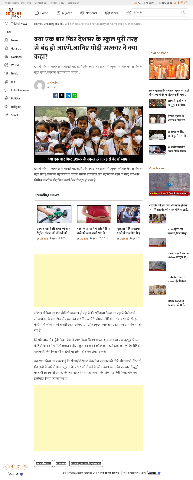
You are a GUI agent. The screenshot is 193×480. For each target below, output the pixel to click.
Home (44, 13)
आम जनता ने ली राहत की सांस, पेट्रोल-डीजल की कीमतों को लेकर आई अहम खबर (54, 231)
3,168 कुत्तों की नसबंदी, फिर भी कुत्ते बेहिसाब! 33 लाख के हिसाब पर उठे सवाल (178, 231)
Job (13, 82)
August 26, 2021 (99, 238)
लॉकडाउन (61, 463)
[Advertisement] (88, 280)
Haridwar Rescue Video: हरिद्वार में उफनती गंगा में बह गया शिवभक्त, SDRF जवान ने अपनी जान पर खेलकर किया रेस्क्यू (178, 255)
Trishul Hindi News (107, 473)
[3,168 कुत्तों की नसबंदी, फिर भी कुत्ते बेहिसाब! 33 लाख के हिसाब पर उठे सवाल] (157, 218)
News (14, 40)
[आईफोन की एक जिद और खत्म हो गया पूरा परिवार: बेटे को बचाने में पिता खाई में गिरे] (169, 184)
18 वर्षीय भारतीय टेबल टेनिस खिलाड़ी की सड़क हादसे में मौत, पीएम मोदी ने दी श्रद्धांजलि (178, 149)
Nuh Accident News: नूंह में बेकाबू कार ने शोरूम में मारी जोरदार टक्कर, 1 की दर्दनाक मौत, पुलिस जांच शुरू (178, 279)
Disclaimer (73, 3)
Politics (16, 98)
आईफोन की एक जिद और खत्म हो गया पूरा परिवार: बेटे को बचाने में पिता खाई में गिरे (169, 208)
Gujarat (67, 13)
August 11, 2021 (138, 238)
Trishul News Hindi (16, 28)
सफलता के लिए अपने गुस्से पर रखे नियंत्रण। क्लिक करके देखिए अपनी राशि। (177, 134)
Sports (15, 115)
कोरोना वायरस (43, 463)
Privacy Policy (57, 3)
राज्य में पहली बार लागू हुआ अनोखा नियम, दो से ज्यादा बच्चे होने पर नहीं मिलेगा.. (177, 103)
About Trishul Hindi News (18, 3)
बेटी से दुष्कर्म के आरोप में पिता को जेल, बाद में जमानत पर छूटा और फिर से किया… (178, 118)
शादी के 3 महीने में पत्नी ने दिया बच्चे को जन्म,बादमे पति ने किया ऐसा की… (93, 231)
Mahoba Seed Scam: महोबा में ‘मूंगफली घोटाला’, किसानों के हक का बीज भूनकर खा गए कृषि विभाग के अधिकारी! (177, 303)
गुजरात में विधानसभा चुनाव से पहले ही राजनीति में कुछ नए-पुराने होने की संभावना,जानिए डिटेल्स (133, 231)
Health (15, 73)
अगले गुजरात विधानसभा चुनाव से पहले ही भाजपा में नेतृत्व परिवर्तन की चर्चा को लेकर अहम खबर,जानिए (169, 93)
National (91, 13)
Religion (16, 106)
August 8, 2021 (58, 238)
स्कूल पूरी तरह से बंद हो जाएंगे (86, 463)
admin (44, 239)
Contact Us (40, 3)
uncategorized (53, 23)
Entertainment (20, 90)
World (115, 13)
